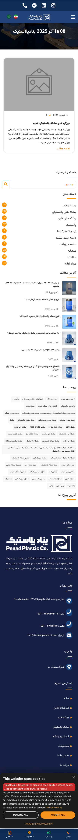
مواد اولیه (70, 263)
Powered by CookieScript (39, 824)
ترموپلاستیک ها (66, 231)
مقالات (72, 257)
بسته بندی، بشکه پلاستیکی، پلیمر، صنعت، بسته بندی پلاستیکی (48, 413)
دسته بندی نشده (66, 238)
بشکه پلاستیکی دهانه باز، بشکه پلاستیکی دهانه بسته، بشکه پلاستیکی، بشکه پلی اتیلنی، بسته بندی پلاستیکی (41, 449)
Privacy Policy (54, 808)
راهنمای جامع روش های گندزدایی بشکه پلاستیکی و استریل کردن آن (32, 368)
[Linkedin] (44, 5)
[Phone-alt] (25, 5)
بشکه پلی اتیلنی (39, 458)
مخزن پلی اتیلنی (21, 479)
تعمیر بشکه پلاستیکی (20, 458)
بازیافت (16, 399)
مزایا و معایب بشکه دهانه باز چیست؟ (42, 299)
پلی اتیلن (60, 485)
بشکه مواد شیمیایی (50, 441)
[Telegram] (34, 5)
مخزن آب (53, 471)
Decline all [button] (20, 815)
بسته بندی (69, 205)
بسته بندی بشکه (12, 413)
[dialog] (39, 800)
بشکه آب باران (20, 427)
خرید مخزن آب (31, 465)
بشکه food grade (37, 427)
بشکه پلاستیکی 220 (13, 441)
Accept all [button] (58, 815)
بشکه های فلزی (67, 218)
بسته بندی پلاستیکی (26, 420)
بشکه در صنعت (48, 434)
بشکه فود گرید (69, 441)
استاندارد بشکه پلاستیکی (32, 399)
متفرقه (72, 251)
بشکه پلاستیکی (32, 441)
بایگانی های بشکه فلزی (47, 406)
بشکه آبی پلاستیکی (67, 434)
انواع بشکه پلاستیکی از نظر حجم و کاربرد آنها (39, 316)
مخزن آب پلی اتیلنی (18, 471)
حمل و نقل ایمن (68, 465)
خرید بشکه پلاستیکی (49, 465)
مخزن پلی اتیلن (38, 479)
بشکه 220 (70, 427)
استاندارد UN (52, 399)
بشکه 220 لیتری (55, 427)
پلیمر (51, 485)
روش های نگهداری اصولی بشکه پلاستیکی (40, 349)
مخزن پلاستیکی (55, 479)
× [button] (73, 777)
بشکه (11, 420)
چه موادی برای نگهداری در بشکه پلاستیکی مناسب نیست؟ (33, 333)
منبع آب (7, 479)
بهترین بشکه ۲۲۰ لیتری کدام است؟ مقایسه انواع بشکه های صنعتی (32, 284)
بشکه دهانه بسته (15, 434)
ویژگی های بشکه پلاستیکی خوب (51, 123)
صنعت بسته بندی (13, 465)
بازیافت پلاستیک (68, 406)
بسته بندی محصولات (47, 420)
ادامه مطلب (63, 149)
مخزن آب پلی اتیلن (37, 471)
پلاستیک (71, 225)
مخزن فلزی (70, 479)
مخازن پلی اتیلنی (68, 471)
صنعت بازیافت (67, 244)
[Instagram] (53, 5)
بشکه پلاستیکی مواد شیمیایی (62, 458)
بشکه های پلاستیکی (64, 212)
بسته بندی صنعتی (67, 420)
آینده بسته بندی (68, 399)
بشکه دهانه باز (32, 434)
